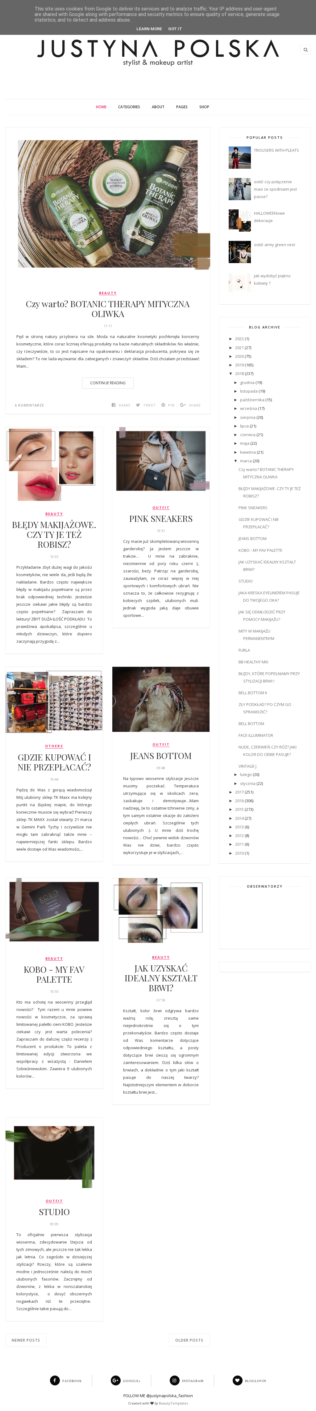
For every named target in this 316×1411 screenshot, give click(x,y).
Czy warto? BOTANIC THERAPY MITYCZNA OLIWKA (108, 309)
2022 (239, 338)
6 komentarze (29, 405)
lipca (244, 426)
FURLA (244, 650)
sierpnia (248, 417)
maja (244, 443)
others (54, 746)
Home (101, 106)
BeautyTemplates (173, 1403)
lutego (246, 774)
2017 (239, 792)
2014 (239, 818)
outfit (161, 507)
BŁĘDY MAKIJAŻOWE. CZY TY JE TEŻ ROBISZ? (54, 534)
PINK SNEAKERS (161, 518)
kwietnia (248, 452)
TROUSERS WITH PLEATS (276, 150)
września (248, 408)
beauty (108, 293)
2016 (239, 800)
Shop (204, 106)
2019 (239, 365)
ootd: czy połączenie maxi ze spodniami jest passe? (275, 189)
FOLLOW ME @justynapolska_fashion (158, 1395)
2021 (239, 347)
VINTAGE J (247, 766)
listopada (249, 391)
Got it (175, 29)
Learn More (149, 29)
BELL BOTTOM (251, 723)
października (252, 399)
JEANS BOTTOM (161, 756)
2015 (239, 809)
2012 (239, 835)
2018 (239, 373)
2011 (239, 844)
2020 (239, 356)
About (158, 106)
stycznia (248, 783)
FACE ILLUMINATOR (256, 735)
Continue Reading (108, 383)
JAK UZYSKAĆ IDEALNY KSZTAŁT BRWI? (161, 978)
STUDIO (54, 1212)
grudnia (247, 382)
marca (246, 461)
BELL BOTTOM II (253, 692)
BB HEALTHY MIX (253, 662)
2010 (239, 853)
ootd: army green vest (274, 244)
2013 (239, 827)
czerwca (248, 434)
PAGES (182, 106)
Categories (129, 106)
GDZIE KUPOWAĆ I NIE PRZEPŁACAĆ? (54, 762)
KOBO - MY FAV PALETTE (54, 974)
